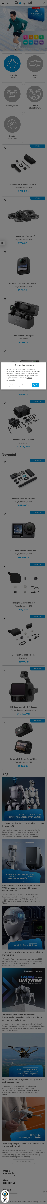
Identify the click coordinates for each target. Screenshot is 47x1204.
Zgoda (35, 385)
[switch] (5, 1200)
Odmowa (25, 385)
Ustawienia (14, 385)
